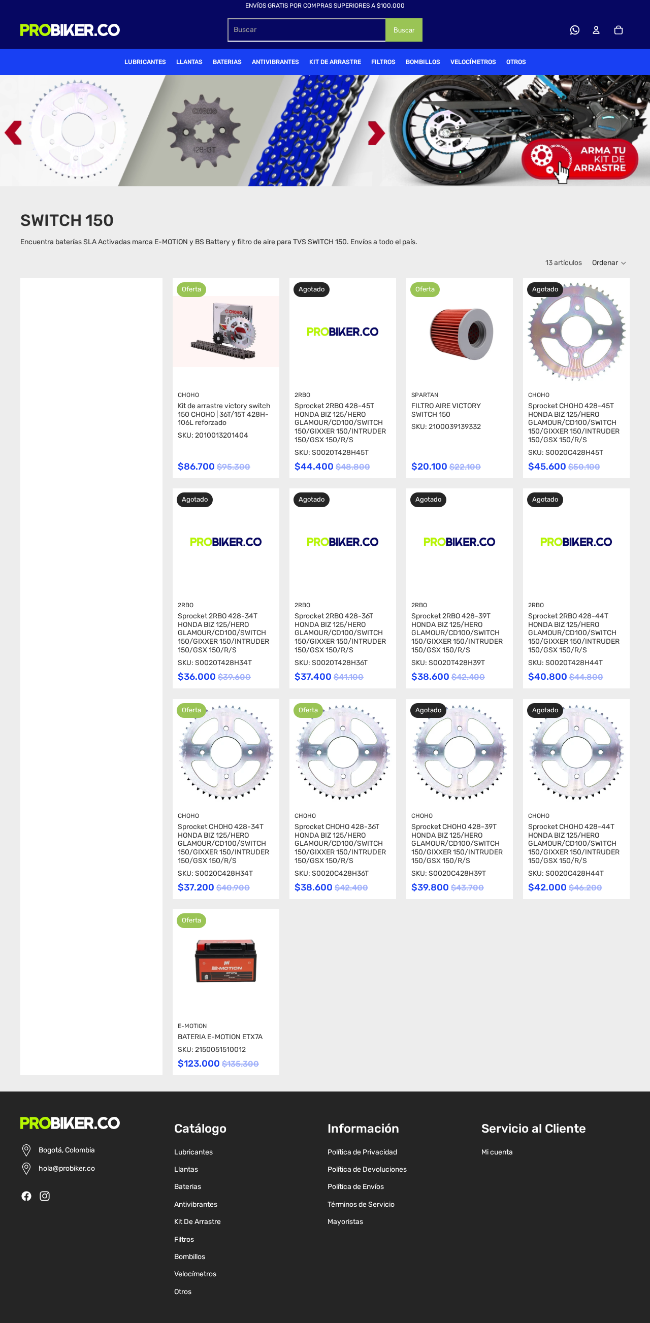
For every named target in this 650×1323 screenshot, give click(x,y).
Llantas (186, 1169)
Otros (182, 1291)
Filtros (184, 1239)
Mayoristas (345, 1221)
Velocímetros (195, 1274)
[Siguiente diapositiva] (271, 962)
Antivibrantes (195, 1204)
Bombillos (189, 1256)
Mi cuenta (497, 1152)
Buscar (404, 30)
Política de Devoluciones (367, 1169)
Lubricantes (193, 1152)
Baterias (187, 1186)
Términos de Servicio (361, 1204)
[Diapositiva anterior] (180, 962)
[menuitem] (145, 62)
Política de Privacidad (362, 1152)
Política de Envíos (356, 1186)
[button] (609, 263)
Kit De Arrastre (197, 1221)
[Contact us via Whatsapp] (575, 30)
